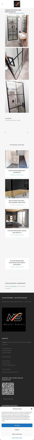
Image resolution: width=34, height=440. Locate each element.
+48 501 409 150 (6, 361)
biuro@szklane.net (10, 365)
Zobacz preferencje (17, 434)
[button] (31, 409)
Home (6, 13)
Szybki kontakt (8, 399)
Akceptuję (17, 425)
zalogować (13, 286)
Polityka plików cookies (17, 437)
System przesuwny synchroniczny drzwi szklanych (17, 262)
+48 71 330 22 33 (6, 363)
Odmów (17, 429)
